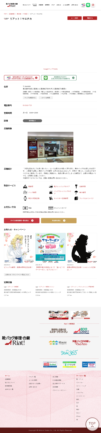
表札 (77, 399)
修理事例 (47, 4)
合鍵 (77, 389)
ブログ (53, 4)
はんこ (78, 413)
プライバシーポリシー (59, 390)
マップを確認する (30, 97)
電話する (90, 18)
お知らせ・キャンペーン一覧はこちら (17, 274)
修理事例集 (8, 386)
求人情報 (55, 377)
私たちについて (26, 4)
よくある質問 (66, 4)
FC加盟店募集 (57, 380)
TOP (5, 14)
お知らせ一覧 (9, 389)
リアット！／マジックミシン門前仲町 (82, 287)
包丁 (77, 403)
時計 (77, 409)
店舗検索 (41, 4)
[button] (50, 147)
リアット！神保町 (13, 287)
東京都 (19, 14)
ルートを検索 (46, 97)
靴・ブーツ (79, 379)
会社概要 (55, 387)
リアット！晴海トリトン (46, 287)
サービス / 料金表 (34, 5)
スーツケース (80, 396)
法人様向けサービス (59, 383)
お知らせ (59, 4)
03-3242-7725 (27, 105)
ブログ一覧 (32, 377)
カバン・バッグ (81, 386)
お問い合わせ (74, 4)
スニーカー (79, 382)
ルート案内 (74, 18)
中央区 (25, 14)
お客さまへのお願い (35, 383)
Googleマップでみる (50, 69)
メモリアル (79, 393)
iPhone (78, 416)
